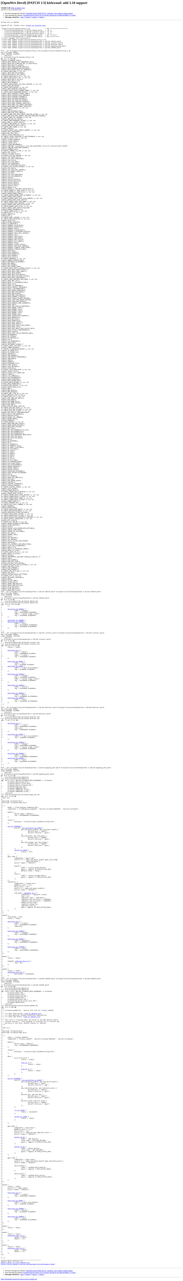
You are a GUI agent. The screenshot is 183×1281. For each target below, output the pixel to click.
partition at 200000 (16, 622)
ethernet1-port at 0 (16, 1248)
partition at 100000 (16, 609)
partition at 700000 (16, 620)
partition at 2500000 (16, 947)
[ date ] (22, 17)
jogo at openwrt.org (33, 1013)
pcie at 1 (25, 1062)
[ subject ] (34, 17)
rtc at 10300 (19, 1110)
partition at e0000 (15, 666)
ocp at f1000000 (14, 826)
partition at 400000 (16, 1216)
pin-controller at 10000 (32, 828)
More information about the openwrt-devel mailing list (19, 1279)
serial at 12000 (20, 850)
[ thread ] (28, 17)
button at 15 (19, 1137)
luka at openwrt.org (32, 1017)
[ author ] (41, 17)
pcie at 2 (25, 1069)
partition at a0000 (15, 661)
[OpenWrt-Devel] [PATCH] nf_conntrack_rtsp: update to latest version (49, 13)
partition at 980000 (16, 693)
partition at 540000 (16, 685)
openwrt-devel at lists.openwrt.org (15, 1262)
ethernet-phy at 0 (22, 961)
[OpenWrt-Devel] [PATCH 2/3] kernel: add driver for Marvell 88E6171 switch (49, 15)
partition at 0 (13, 650)
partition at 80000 (15, 1200)
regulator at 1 (30, 893)
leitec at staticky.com (18, 8)
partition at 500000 (16, 753)
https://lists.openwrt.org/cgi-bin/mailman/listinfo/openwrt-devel (28, 1264)
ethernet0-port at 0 (16, 972)
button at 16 (19, 1147)
